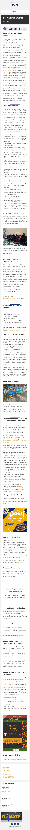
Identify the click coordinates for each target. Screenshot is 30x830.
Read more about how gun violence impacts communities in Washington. (14, 440)
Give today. (11, 481)
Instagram (18, 706)
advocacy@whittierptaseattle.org (15, 491)
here (11, 472)
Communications (14, 759)
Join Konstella (7, 684)
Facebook (24, 706)
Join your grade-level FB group (11, 699)
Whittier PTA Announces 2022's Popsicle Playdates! (8, 776)
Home (4, 21)
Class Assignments (6, 786)
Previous (5, 765)
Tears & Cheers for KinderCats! (9, 797)
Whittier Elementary (6, 801)
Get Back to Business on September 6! (6, 768)
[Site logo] (15, 7)
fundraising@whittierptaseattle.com (16, 330)
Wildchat (24, 759)
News (8, 21)
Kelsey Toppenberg (8, 289)
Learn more (21, 562)
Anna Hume (7, 291)
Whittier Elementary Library (8, 807)
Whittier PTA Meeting (7, 804)
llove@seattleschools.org (16, 97)
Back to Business (6, 791)
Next (4, 773)
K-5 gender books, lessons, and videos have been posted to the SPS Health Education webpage (15, 68)
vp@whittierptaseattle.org (10, 298)
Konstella (21, 635)
